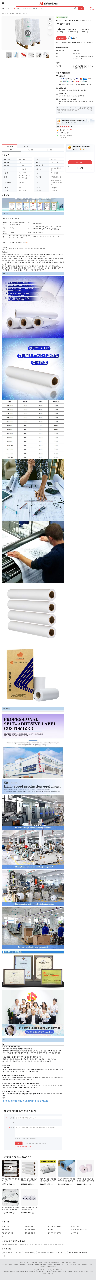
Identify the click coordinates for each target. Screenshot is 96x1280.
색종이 (52, 1252)
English (10, 1264)
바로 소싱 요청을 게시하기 (24, 1146)
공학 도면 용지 (75, 1226)
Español (16, 1264)
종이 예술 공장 (7, 1252)
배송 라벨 (51, 1229)
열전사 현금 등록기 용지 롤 (79, 1229)
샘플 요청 (90, 42)
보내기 (18, 1143)
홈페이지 (4, 13)
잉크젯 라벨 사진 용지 (54, 1226)
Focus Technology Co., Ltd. (50, 1270)
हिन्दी (79, 1264)
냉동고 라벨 (74, 1233)
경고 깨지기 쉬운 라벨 (54, 1233)
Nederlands (57, 1264)
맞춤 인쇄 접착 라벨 (7, 1233)
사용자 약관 (34, 1262)
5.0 (74, 149)
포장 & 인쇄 (11, 13)
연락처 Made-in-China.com (57, 1262)
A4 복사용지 (5, 1226)
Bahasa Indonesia (51, 1266)
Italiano (44, 1264)
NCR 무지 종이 (29, 1226)
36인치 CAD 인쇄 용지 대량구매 (78, 1252)
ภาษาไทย (84, 1264)
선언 (28, 1262)
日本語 (74, 1264)
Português (22, 1264)
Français (29, 1264)
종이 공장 (18, 1252)
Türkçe (90, 1264)
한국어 (69, 1264)
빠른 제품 (68, 1262)
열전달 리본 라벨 (30, 1229)
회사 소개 (22, 1262)
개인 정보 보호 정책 (44, 1262)
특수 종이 (25, 13)
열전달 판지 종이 (30, 1233)
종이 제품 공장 (42, 1252)
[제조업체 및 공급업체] (48, 3)
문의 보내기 (61, 38)
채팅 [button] (73, 38)
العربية (63, 1264)
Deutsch (50, 1264)
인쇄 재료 (18, 13)
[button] (58, 149)
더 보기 (4, 1256)
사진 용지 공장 (29, 1252)
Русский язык (36, 1264)
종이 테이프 (61, 1252)
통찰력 (74, 1262)
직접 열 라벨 (5, 1229)
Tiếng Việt (42, 1266)
